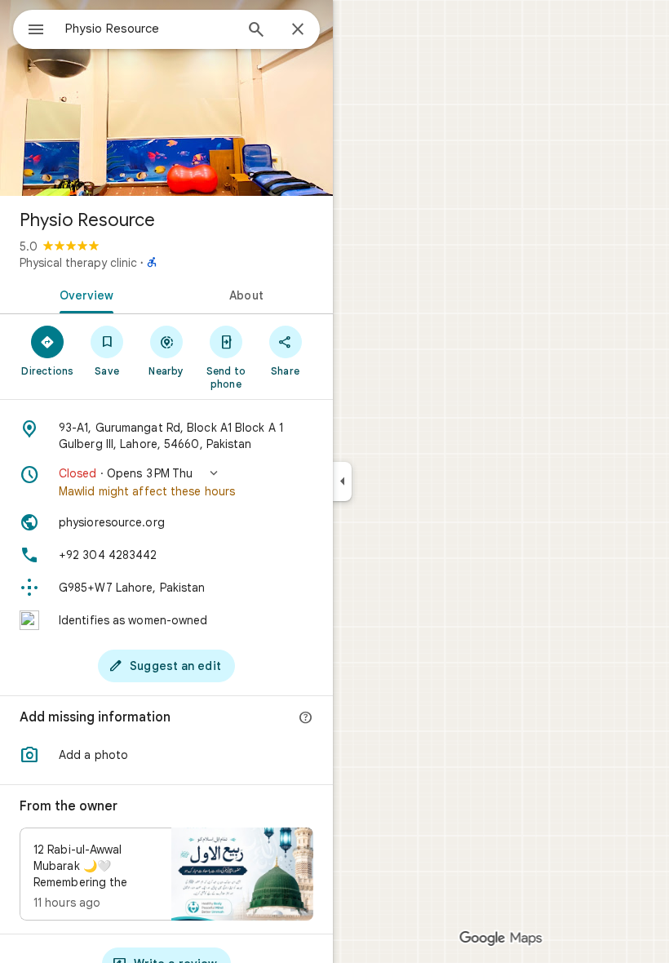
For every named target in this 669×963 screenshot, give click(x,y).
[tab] (83, 293)
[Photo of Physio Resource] (166, 98)
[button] (166, 482)
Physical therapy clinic (78, 262)
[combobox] (149, 28)
